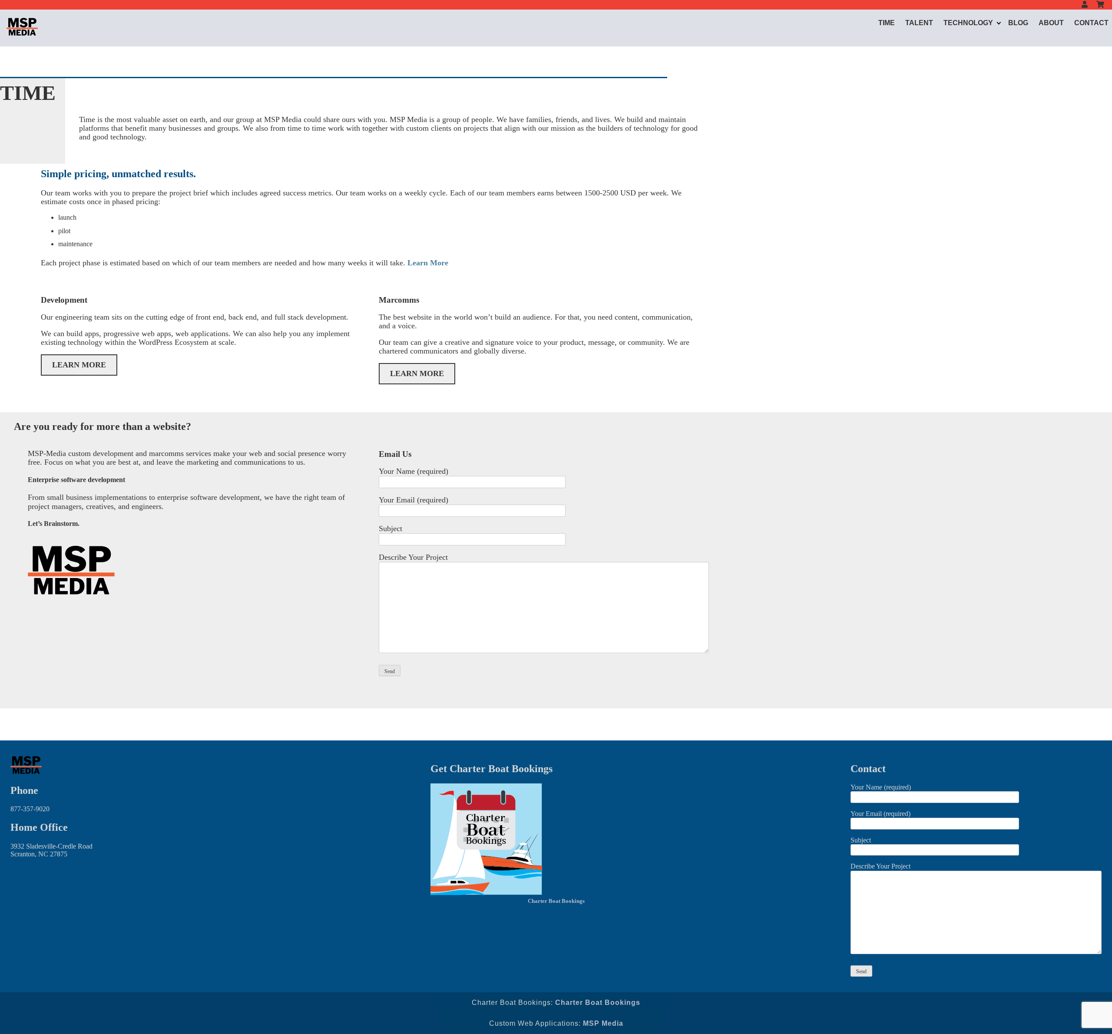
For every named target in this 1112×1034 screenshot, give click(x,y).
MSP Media (603, 1023)
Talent (919, 22)
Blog (1018, 22)
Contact (1091, 22)
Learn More (427, 262)
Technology (968, 22)
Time (886, 22)
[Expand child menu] (998, 22)
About (1051, 22)
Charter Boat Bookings (556, 901)
